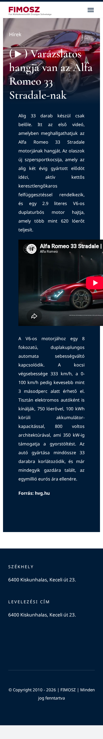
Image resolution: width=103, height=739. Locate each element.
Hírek (15, 34)
